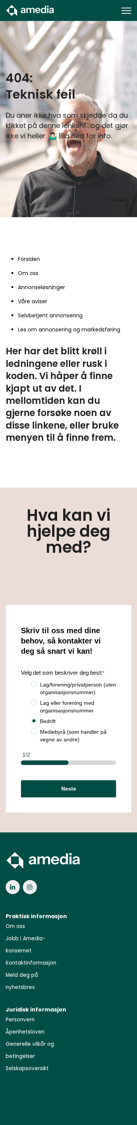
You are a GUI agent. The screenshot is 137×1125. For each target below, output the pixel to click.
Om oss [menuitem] (15, 926)
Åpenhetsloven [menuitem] (25, 1031)
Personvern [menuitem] (20, 1019)
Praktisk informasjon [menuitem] (36, 916)
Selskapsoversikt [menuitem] (27, 1068)
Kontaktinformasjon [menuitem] (31, 963)
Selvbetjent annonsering (50, 315)
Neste (68, 789)
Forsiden (29, 259)
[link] (30, 10)
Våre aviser (32, 301)
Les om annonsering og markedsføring (69, 329)
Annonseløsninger (41, 287)
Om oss (28, 273)
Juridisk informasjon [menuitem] (36, 1009)
